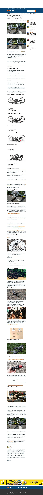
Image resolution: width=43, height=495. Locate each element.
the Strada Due (11, 441)
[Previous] (8, 44)
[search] (35, 11)
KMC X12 (8, 237)
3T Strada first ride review (11, 443)
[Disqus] (17, 471)
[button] (16, 44)
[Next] (25, 44)
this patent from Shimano (21, 226)
